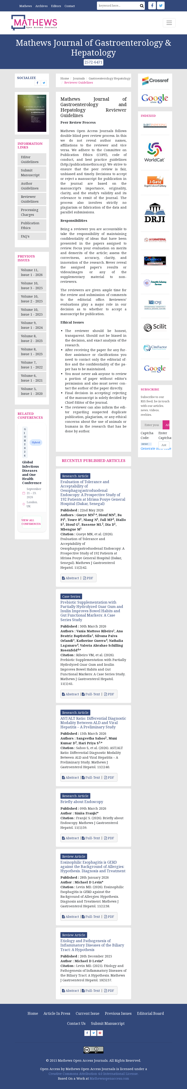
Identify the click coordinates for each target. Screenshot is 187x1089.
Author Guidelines (30, 185)
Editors (56, 6)
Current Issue (87, 1013)
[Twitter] (161, 5)
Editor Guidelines (30, 159)
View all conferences (31, 522)
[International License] (93, 1049)
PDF (90, 578)
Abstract (72, 578)
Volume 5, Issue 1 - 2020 (32, 391)
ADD (167, 425)
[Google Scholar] (155, 98)
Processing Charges (29, 212)
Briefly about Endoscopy (81, 801)
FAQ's (25, 236)
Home (64, 78)
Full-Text (92, 694)
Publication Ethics (30, 225)
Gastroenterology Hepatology (109, 78)
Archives (41, 6)
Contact (70, 6)
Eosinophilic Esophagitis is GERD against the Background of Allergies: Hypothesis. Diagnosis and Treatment (92, 866)
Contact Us (76, 1023)
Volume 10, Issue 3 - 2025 (32, 285)
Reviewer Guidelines (30, 199)
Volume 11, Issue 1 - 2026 (32, 272)
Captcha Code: (146, 435)
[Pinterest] (100, 1033)
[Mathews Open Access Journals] (34, 22)
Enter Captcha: (163, 435)
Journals (79, 78)
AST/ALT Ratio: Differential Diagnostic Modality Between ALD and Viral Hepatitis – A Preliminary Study (93, 722)
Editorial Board (150, 1013)
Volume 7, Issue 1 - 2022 (32, 364)
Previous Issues (118, 1013)
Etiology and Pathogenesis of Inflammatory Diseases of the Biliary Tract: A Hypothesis (92, 945)
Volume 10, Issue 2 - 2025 (32, 298)
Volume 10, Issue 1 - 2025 (32, 311)
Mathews (25, 6)
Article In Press (57, 1013)
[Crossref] (155, 80)
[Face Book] (152, 5)
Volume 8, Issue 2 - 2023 (32, 338)
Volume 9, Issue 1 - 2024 (32, 325)
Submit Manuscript (30, 172)
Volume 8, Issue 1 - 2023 (32, 351)
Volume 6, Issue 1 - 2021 (32, 378)
